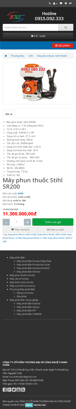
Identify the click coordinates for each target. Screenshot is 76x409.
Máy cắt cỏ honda (19, 278)
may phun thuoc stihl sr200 (22, 234)
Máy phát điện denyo (28, 307)
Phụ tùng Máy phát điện (22, 289)
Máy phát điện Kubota (28, 303)
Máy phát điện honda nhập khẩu (34, 261)
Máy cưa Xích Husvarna (22, 285)
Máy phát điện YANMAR (29, 314)
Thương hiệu (17, 55)
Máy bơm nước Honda (21, 282)
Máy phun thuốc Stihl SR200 (52, 55)
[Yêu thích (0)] (61, 3)
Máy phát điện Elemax (28, 271)
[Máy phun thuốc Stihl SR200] (38, 83)
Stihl (30, 55)
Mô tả (8, 114)
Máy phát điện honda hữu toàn (33, 264)
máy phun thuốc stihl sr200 (51, 234)
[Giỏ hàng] (66, 3)
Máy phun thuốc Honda (22, 275)
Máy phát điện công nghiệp (24, 299)
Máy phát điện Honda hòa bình (33, 268)
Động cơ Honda (25, 292)
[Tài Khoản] (55, 3)
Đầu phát (22, 296)
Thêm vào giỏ (53, 222)
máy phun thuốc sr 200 (34, 237)
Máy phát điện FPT (26, 310)
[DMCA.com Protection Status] (36, 404)
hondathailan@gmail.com (23, 376)
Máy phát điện (17, 257)
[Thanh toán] (70, 3)
